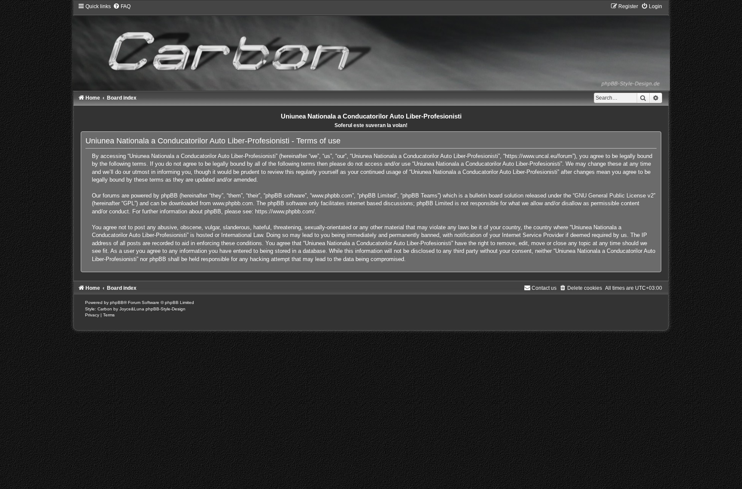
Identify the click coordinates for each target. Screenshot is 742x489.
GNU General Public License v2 (614, 195)
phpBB (117, 302)
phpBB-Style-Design (166, 309)
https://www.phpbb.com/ (285, 211)
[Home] (371, 47)
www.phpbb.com (233, 203)
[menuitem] (122, 6)
